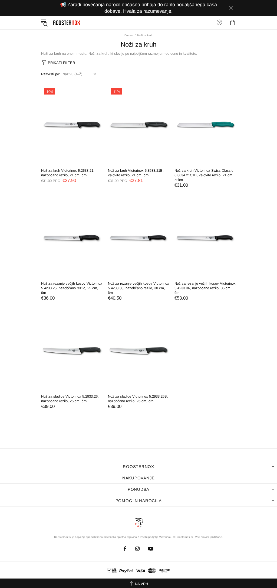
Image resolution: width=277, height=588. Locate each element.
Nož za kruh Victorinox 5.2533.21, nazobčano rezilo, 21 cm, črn (67, 172)
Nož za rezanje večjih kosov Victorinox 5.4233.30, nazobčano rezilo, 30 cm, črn (138, 288)
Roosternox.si (65, 22)
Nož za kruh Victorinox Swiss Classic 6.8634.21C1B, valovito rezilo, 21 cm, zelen (203, 175)
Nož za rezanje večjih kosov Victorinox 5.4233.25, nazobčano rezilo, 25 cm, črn (71, 288)
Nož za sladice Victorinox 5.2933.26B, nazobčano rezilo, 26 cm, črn (138, 398)
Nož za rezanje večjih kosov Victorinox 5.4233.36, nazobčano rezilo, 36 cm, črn (205, 288)
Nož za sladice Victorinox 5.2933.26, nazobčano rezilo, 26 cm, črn (70, 398)
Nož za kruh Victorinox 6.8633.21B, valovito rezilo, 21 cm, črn (136, 172)
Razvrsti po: (50, 74)
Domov (128, 35)
